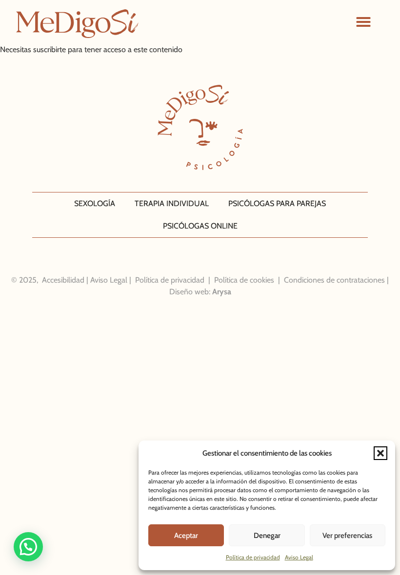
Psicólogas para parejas (277, 203)
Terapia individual (172, 203)
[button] (380, 453)
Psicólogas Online (200, 225)
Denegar (267, 535)
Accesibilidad (63, 280)
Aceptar (186, 535)
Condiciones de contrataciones (334, 280)
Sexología (94, 203)
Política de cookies (244, 280)
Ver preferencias (347, 535)
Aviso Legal (299, 557)
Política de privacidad (253, 557)
